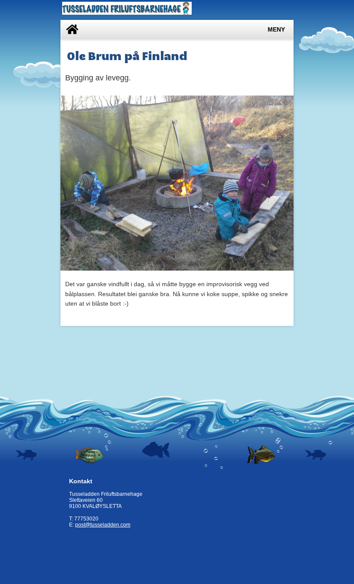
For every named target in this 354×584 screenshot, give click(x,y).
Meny (276, 29)
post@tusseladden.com (102, 525)
